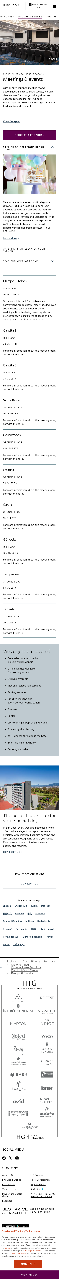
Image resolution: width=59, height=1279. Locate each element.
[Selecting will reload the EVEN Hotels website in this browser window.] (18, 1074)
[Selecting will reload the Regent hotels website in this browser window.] (47, 997)
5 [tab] (34, 61)
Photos (51, 16)
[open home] (2, 967)
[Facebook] (4, 1158)
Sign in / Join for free (39, 6)
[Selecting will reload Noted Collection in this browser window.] (18, 1035)
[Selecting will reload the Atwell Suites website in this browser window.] (47, 1100)
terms (7, 1247)
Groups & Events (30, 16)
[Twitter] (10, 1158)
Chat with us (8, 1184)
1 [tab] (25, 61)
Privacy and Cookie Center (12, 1195)
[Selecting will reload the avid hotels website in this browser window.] (18, 1100)
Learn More (10, 238)
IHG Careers (37, 1175)
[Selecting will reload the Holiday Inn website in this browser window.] (18, 1087)
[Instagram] (17, 1158)
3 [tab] (29, 61)
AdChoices (36, 1189)
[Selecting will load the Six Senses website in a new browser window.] (18, 997)
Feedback (7, 1201)
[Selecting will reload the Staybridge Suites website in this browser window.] (18, 1113)
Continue (28, 1264)
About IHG (7, 1175)
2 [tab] (27, 61)
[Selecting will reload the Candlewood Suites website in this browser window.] (29, 1126)
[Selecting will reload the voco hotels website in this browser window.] (47, 1035)
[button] (54, 6)
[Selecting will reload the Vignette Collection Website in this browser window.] (47, 1010)
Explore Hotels (38, 1184)
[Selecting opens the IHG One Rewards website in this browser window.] (29, 1137)
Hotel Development (41, 1179)
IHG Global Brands (11, 1179)
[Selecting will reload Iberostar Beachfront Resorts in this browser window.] (18, 1061)
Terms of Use (9, 1189)
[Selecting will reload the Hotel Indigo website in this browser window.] (47, 1023)
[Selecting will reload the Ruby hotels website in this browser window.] (18, 1048)
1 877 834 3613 (39, 1211)
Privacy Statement (18, 1253)
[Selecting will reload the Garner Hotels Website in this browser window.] (47, 1087)
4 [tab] (32, 61)
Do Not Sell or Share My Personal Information (43, 1195)
